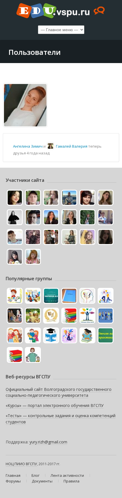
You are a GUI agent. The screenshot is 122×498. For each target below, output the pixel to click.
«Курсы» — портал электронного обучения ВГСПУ (55, 405)
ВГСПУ (31, 463)
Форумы (13, 481)
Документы (42, 481)
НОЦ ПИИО (15, 463)
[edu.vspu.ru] (61, 11)
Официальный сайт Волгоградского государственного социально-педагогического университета (59, 392)
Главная (13, 475)
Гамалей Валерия (71, 146)
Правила (71, 481)
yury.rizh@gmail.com (48, 442)
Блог (35, 475)
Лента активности (67, 475)
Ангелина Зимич (28, 146)
